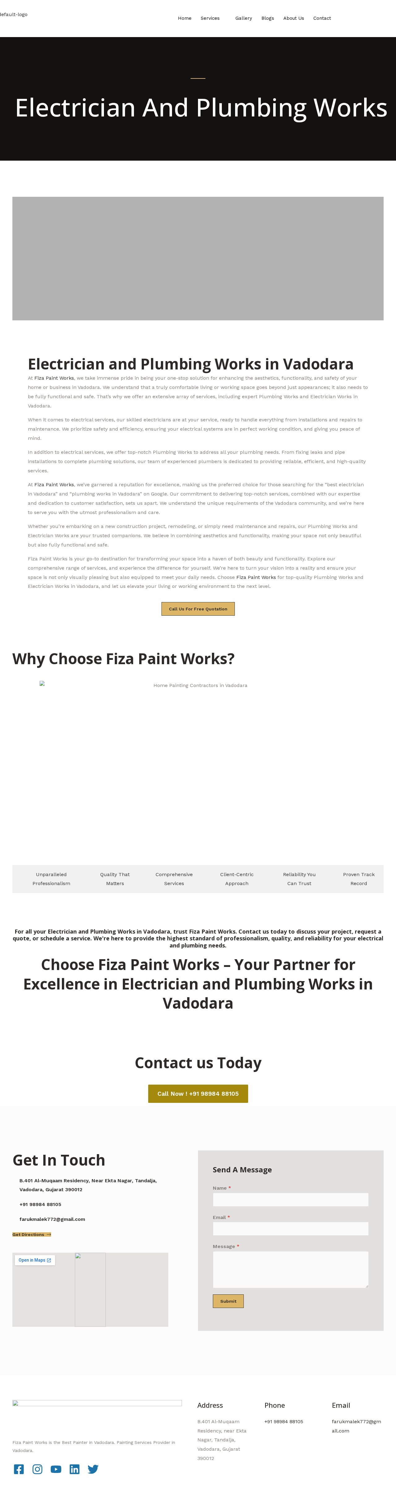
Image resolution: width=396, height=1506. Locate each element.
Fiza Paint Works (54, 378)
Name (222, 1188)
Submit (228, 1301)
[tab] (48, 879)
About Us (293, 18)
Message (226, 1246)
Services (210, 18)
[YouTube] (56, 1469)
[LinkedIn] (74, 1469)
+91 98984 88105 (284, 1421)
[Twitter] (93, 1469)
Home (185, 18)
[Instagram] (37, 1469)
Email (221, 1217)
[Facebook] (18, 1469)
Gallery (243, 18)
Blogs (267, 18)
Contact (322, 18)
